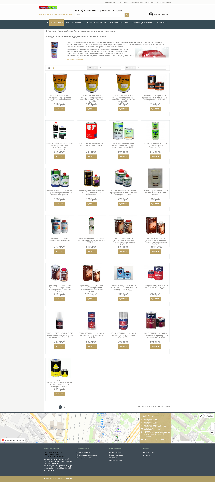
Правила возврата (83, 458)
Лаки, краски (56, 22)
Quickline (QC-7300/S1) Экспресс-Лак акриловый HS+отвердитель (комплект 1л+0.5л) (123, 241)
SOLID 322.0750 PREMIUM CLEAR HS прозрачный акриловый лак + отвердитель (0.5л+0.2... (59, 335)
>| (77, 407)
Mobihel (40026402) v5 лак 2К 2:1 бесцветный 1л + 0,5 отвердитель (91, 193)
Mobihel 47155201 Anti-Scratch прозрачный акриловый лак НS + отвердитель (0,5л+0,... (123, 193)
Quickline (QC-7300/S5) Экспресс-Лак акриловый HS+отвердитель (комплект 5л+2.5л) (155, 241)
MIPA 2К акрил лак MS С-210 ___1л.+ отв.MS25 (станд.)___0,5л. (155, 145)
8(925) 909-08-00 (150, 420)
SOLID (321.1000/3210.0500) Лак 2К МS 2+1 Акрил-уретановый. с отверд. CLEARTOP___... (123, 288)
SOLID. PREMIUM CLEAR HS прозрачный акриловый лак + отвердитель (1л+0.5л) (155, 335)
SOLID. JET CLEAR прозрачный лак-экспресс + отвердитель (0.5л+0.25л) (123, 335)
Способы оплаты (83, 452)
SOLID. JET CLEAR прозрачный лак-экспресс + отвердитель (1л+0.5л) (91, 335)
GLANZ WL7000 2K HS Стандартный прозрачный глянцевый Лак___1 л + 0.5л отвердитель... (91, 99)
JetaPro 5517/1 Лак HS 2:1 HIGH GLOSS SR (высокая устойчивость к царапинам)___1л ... (59, 146)
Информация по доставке (86, 455)
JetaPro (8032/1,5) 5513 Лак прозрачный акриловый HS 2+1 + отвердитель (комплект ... (155, 98)
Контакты (146, 455)
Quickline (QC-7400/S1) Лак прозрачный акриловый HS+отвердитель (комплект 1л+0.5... (59, 289)
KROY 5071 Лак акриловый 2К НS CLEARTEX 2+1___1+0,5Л (91, 144)
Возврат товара (115, 461)
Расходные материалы (119, 23)
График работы (148, 452)
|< (47, 407)
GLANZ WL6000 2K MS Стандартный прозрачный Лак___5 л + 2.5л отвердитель (59, 98)
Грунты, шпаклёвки (73, 23)
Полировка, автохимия (142, 23)
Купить (60, 109)
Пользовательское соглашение (54, 479)
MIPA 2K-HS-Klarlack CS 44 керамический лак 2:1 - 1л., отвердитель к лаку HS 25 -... (123, 145)
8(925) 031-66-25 (150, 423)
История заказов (116, 455)
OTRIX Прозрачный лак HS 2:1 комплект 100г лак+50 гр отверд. (155, 193)
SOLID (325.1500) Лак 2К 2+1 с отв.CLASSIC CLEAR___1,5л (155, 287)
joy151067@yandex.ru (152, 429)
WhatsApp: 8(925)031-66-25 (155, 426)
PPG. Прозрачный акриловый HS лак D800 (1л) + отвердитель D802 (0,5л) (91, 240)
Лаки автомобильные (65, 31)
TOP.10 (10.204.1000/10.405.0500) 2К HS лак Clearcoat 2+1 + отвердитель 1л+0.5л (59, 384)
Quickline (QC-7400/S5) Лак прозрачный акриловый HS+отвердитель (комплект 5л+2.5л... (91, 289)
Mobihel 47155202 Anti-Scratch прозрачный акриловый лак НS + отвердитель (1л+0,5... (59, 193)
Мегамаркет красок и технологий (56, 14)
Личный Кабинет (116, 452)
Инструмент (160, 23)
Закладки (113, 458)
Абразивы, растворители (95, 23)
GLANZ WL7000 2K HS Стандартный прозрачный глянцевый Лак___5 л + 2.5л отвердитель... (123, 99)
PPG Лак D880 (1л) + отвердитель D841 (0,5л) (59, 239)
